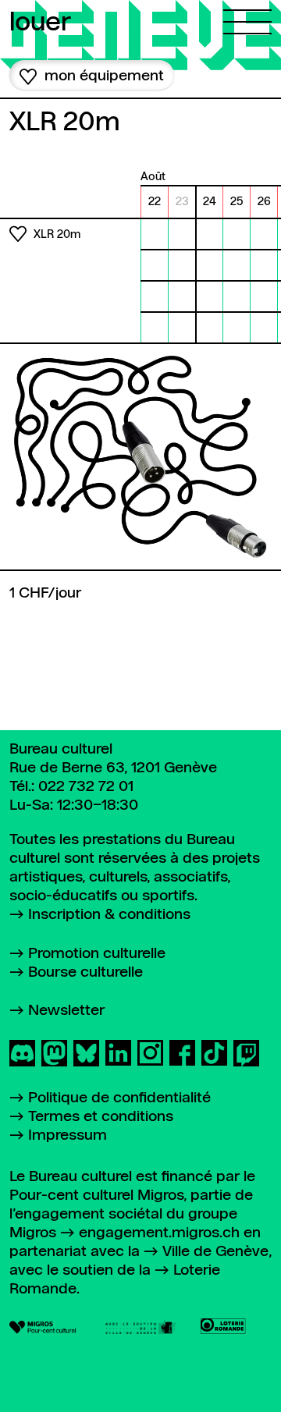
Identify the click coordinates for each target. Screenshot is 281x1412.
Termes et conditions (100, 1116)
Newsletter (66, 1010)
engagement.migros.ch (159, 1233)
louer (40, 23)
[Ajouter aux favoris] (17, 234)
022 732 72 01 (85, 786)
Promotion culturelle (96, 953)
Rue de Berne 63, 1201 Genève (113, 768)
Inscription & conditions (109, 914)
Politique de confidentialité (119, 1098)
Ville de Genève (215, 1251)
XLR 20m (57, 234)
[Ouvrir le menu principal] (247, 17)
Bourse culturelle (85, 972)
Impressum (67, 1135)
